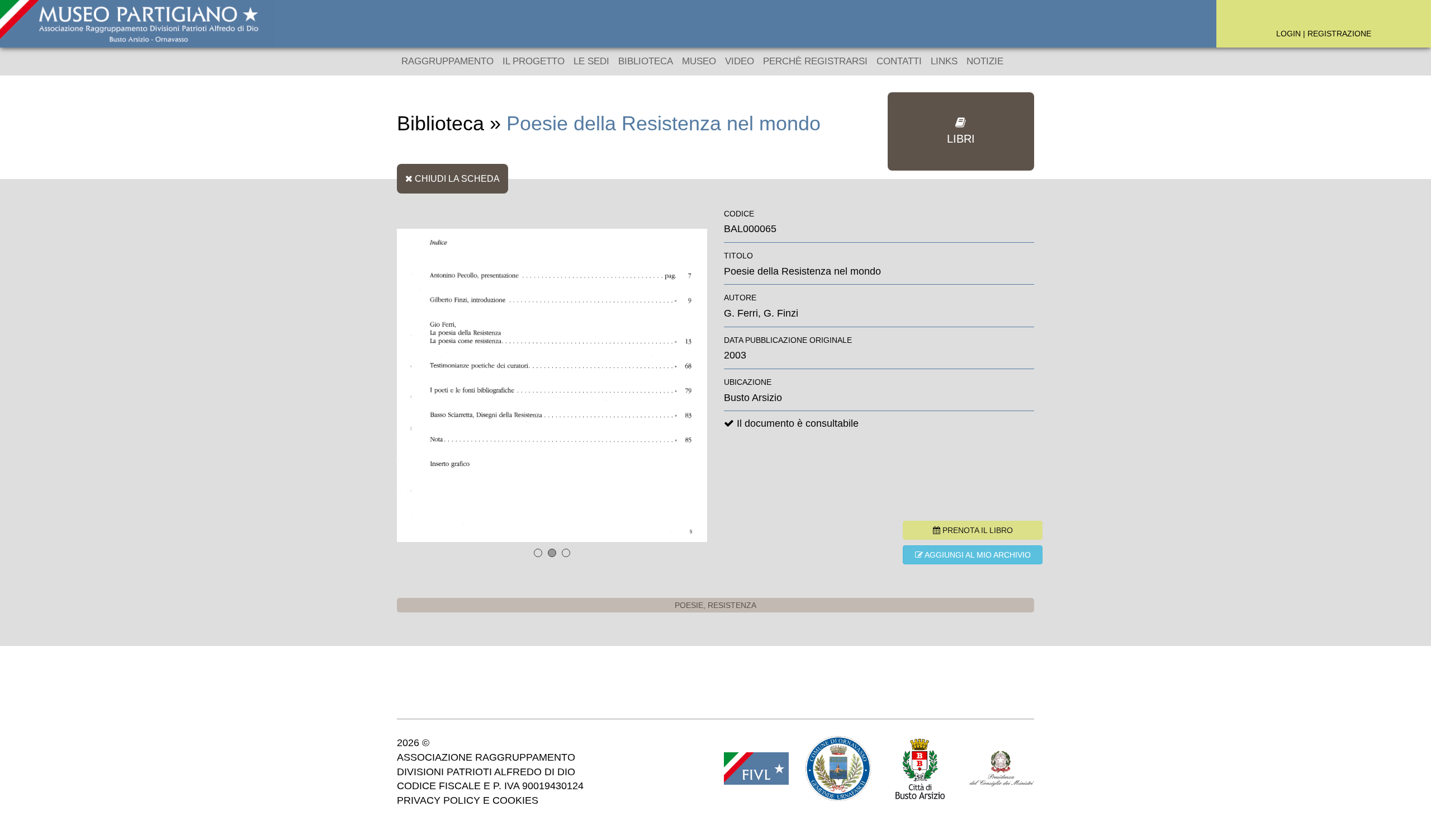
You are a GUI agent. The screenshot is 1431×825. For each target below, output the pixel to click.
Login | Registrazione (1323, 33)
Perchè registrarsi (815, 61)
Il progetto (534, 61)
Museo (699, 61)
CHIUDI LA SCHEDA (456, 178)
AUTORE (740, 297)
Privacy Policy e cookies (467, 800)
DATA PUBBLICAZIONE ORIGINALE (788, 340)
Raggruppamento (447, 61)
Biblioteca (645, 61)
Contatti (899, 61)
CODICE (739, 213)
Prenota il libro (976, 530)
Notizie (984, 61)
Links (944, 61)
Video (739, 61)
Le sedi (591, 61)
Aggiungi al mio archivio (977, 554)
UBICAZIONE (747, 382)
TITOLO (738, 255)
